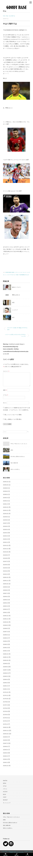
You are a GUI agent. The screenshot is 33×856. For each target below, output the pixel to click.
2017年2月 (5, 721)
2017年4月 (5, 714)
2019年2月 (5, 647)
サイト (5, 402)
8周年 (11, 450)
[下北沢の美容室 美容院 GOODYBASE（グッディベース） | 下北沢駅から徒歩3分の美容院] (17, 4)
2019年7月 (5, 631)
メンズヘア (15, 310)
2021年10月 (5, 552)
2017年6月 (5, 708)
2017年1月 (5, 724)
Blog (4, 11)
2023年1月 (5, 504)
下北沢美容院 (22, 274)
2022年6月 (5, 526)
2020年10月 (5, 583)
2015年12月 (5, 765)
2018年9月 (5, 663)
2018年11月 (5, 657)
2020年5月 (5, 599)
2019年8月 (5, 628)
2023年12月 (5, 481)
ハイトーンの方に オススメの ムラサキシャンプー (15, 335)
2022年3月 (5, 536)
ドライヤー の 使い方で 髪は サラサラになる (17, 328)
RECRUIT (5, 800)
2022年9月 (5, 516)
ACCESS (5, 791)
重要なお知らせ (16, 295)
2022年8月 (5, 520)
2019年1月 (5, 650)
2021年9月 (5, 555)
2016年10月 (5, 733)
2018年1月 (5, 689)
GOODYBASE (8, 272)
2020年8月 (5, 590)
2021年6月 (5, 564)
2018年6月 (5, 673)
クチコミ (5, 788)
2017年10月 (5, 698)
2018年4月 (5, 679)
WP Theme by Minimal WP (18, 852)
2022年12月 (5, 507)
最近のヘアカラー (16, 287)
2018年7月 (5, 670)
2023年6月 (5, 491)
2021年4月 (5, 571)
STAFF (4, 797)
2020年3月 (5, 606)
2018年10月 (5, 660)
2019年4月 (5, 641)
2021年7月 (5, 561)
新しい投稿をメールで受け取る (13, 419)
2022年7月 (5, 523)
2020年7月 (5, 593)
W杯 (13, 272)
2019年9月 (5, 625)
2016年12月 (5, 727)
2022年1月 (5, 542)
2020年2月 (5, 609)
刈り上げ (27, 274)
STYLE (4, 786)
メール (5, 395)
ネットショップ (6, 802)
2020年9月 (5, 587)
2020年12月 (5, 577)
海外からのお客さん (15, 469)
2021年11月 (5, 548)
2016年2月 (5, 759)
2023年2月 (5, 500)
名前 (5, 390)
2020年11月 (5, 580)
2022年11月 (5, 510)
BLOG (4, 794)
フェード (24, 272)
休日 (13, 317)
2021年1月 (5, 574)
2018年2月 (5, 686)
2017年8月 (5, 701)
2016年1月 (5, 762)
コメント (6, 371)
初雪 (13, 302)
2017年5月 (5, 711)
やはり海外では (12, 15)
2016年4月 (5, 753)
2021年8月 (5, 558)
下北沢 (17, 274)
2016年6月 (5, 746)
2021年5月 (5, 567)
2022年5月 (5, 529)
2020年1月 (5, 612)
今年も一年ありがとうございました (18, 443)
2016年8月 (5, 740)
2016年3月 (5, 756)
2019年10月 (5, 622)
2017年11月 (5, 695)
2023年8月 (5, 488)
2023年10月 (5, 485)
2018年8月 (5, 666)
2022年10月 (5, 513)
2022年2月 (5, 539)
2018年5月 (5, 676)
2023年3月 (5, 497)
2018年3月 (5, 682)
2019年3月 (5, 644)
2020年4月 (5, 603)
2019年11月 (5, 619)
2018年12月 (5, 654)
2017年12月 (5, 692)
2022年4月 (5, 532)
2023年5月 (5, 494)
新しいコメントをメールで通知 (13, 414)
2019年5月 (5, 638)
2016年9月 (5, 737)
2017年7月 (5, 705)
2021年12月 (5, 545)
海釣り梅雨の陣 (14, 462)
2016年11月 (5, 730)
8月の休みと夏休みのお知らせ (17, 456)
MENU (4, 783)
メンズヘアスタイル (10, 274)
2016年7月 (5, 743)
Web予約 (5, 780)
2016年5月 (5, 749)
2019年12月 (5, 615)
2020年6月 (5, 596)
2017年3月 (5, 717)
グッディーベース (18, 272)
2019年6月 (5, 634)
